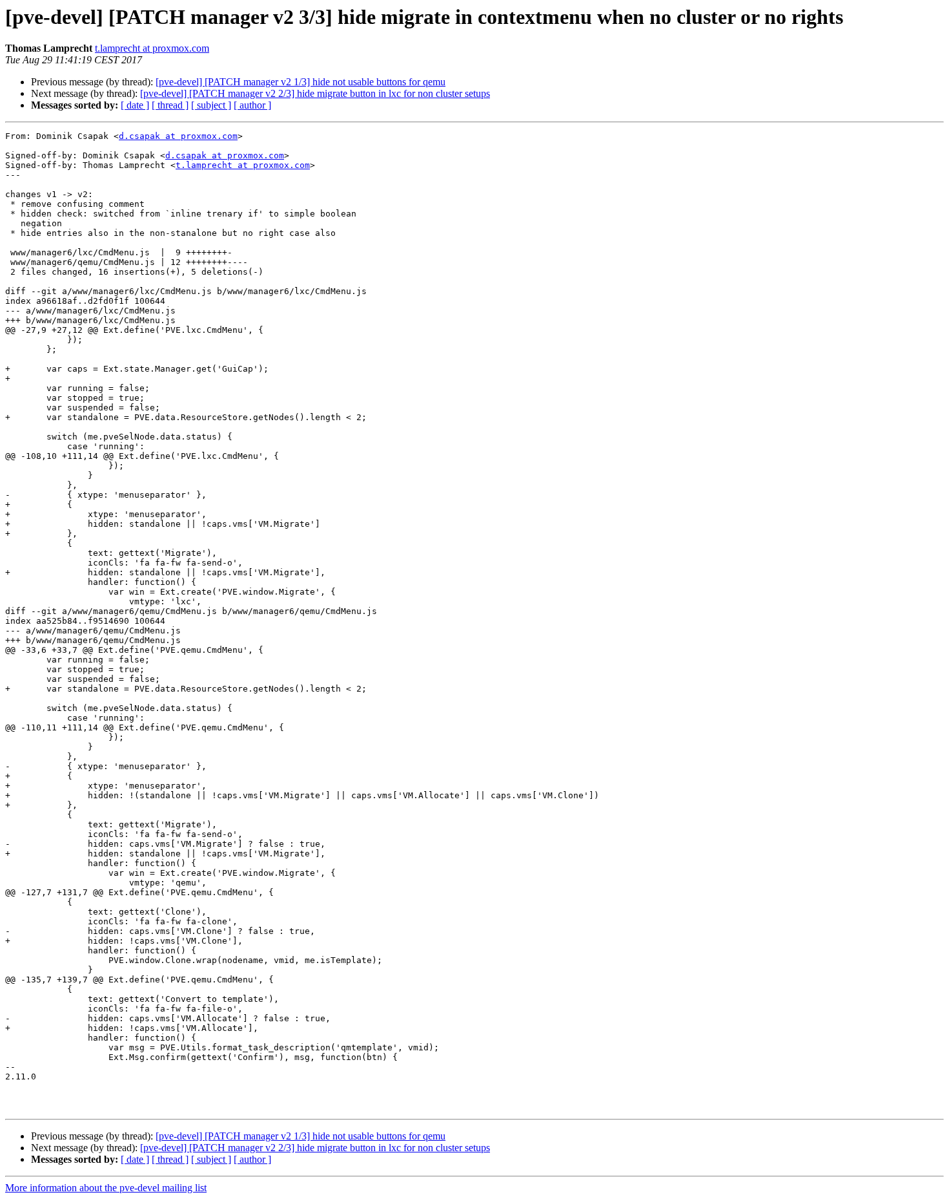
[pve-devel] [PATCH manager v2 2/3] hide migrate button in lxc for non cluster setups (315, 93)
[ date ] (135, 105)
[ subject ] (211, 105)
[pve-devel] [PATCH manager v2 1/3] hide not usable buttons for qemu (300, 81)
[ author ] (252, 105)
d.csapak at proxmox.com (178, 136)
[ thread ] (170, 105)
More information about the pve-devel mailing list (106, 1187)
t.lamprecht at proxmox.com (152, 48)
